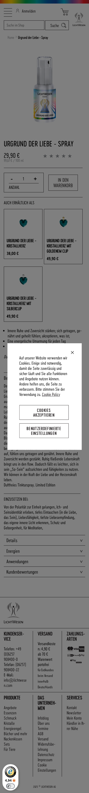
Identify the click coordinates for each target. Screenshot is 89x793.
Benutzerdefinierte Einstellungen (44, 430)
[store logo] (77, 19)
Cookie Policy (51, 393)
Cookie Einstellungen (47, 767)
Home (11, 37)
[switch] (10, 786)
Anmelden (29, 10)
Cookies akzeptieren (44, 412)
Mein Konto (74, 717)
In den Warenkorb (63, 182)
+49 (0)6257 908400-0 (12, 654)
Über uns (44, 722)
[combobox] (24, 25)
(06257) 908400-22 (15, 667)
